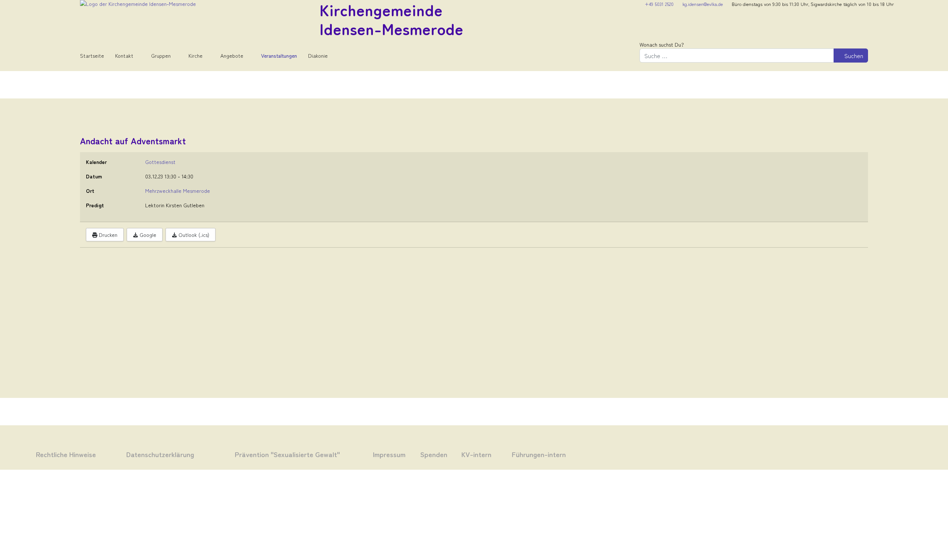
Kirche (195, 55)
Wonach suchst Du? (662, 44)
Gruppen (161, 55)
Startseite (92, 55)
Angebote (231, 55)
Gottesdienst (160, 161)
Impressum (389, 454)
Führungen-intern (539, 454)
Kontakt (124, 55)
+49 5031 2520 (659, 3)
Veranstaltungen (279, 55)
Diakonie (318, 55)
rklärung (179, 454)
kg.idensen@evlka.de (702, 3)
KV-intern (476, 454)
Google (147, 234)
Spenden (433, 454)
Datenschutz (145, 454)
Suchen (853, 55)
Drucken (107, 234)
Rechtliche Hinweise (66, 454)
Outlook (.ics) (193, 234)
